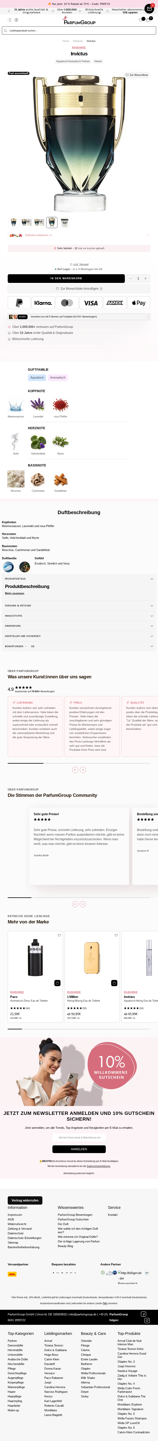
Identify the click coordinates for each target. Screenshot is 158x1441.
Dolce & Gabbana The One (131, 1398)
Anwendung (13, 625)
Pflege (12, 1368)
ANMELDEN (79, 1149)
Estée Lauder (89, 1359)
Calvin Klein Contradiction (134, 1432)
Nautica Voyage (127, 1370)
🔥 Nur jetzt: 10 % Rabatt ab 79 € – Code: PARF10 (79, 3)
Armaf (48, 1340)
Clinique (86, 1354)
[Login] (16, 20)
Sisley (85, 1396)
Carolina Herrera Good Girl (132, 1355)
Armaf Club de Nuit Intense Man (129, 1342)
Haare (11, 1391)
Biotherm (86, 1364)
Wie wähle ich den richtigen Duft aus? (78, 1230)
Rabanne (78, 41)
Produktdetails (15, 578)
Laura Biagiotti (53, 1414)
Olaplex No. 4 (126, 1383)
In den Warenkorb (66, 278)
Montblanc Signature (130, 1409)
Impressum (15, 1214)
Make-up (13, 1410)
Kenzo (48, 1396)
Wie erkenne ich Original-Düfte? (78, 1236)
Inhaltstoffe (13, 615)
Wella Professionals (93, 1373)
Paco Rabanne (53, 1377)
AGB (11, 1219)
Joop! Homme (126, 1366)
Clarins (85, 1350)
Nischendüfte (16, 1364)
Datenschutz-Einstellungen (24, 1238)
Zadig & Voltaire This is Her (132, 1377)
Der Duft (63, 1224)
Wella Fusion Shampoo (132, 1418)
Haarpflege (14, 1396)
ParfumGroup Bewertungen (75, 1214)
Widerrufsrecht (17, 1224)
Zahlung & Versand (20, 1228)
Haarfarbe (14, 1405)
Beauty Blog (65, 1246)
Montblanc (50, 1410)
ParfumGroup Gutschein (73, 1219)
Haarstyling (15, 1401)
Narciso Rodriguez (56, 1391)
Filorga (85, 1345)
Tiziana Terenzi (53, 1345)
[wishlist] (141, 20)
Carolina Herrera (54, 1387)
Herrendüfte (15, 1350)
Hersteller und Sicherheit (23, 636)
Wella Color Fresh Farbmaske (129, 1390)
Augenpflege (15, 1377)
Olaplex (86, 1368)
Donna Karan (52, 1368)
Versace (49, 1373)
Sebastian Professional (95, 1387)
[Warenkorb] (148, 20)
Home (66, 41)
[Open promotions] (149, 9)
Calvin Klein (51, 1359)
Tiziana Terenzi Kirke (131, 1348)
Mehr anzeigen (14, 593)
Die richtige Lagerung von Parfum (79, 1241)
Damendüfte (15, 1345)
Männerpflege (16, 1387)
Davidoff (49, 1364)
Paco (13, 996)
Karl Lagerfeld (53, 1401)
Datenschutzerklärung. (99, 1166)
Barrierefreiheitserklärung (23, 1247)
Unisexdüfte (15, 1354)
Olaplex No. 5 (126, 1413)
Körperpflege (16, 1382)
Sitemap (13, 1242)
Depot (84, 1391)
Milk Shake (88, 1377)
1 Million (72, 996)
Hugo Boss (51, 1354)
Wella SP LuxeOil (129, 1423)
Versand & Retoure (18, 605)
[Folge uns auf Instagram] (147, 1320)
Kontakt (113, 1214)
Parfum (12, 1340)
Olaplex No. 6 (126, 1427)
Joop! (47, 1382)
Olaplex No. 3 (126, 1361)
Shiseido (86, 1340)
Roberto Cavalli (54, 1405)
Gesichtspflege (17, 1373)
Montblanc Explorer (130, 1404)
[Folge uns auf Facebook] (143, 1314)
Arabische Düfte (18, 1359)
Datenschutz (16, 1233)
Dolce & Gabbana (55, 1350)
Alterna (85, 1382)
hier (105, 1303)
